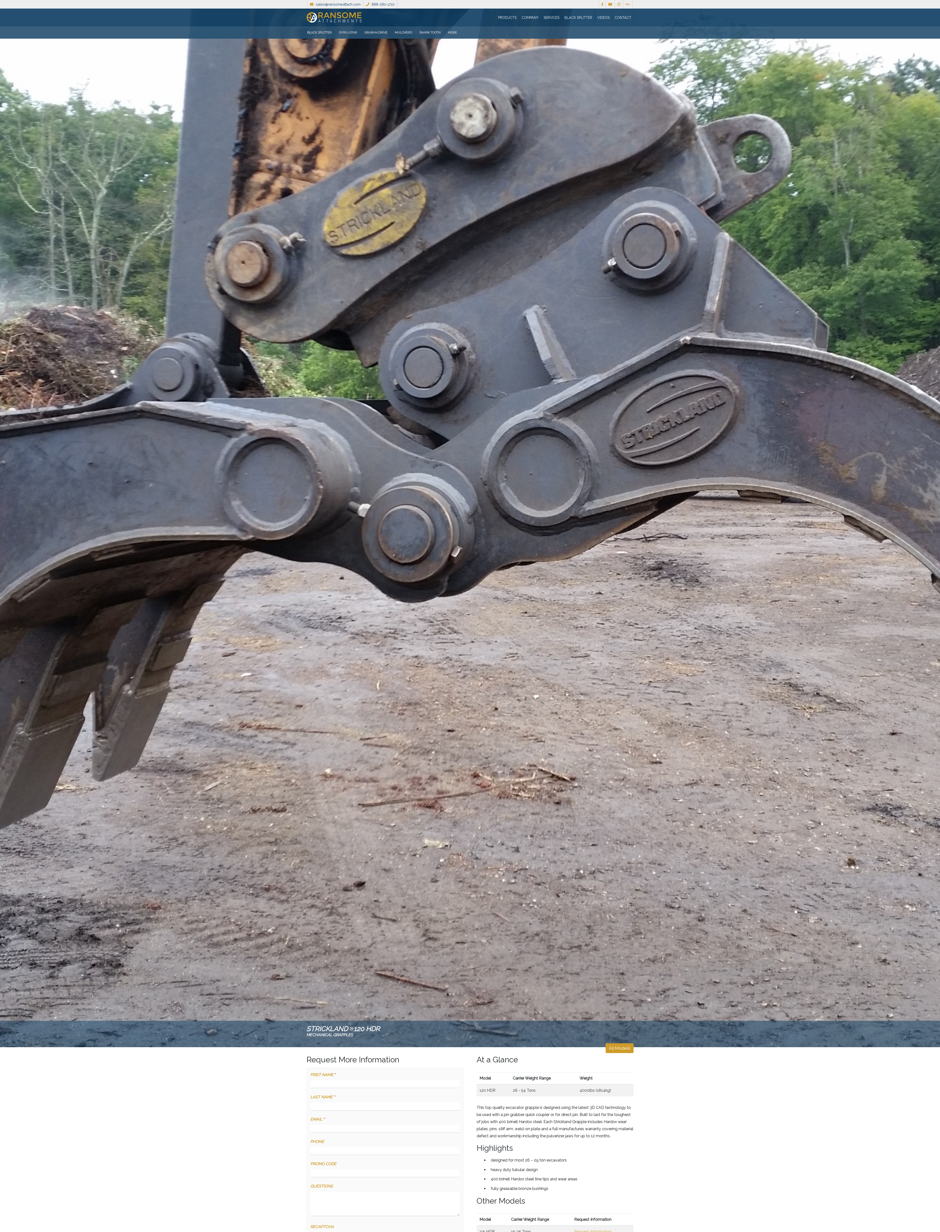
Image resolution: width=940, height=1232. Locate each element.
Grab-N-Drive (376, 32)
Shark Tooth (430, 32)
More (452, 32)
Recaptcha (322, 1226)
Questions (321, 1186)
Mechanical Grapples (329, 1035)
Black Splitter (578, 18)
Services (551, 18)
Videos (603, 18)
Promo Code (323, 1164)
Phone (317, 1141)
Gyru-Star (348, 32)
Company (530, 18)
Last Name (322, 1097)
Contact (623, 18)
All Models (619, 1048)
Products (507, 18)
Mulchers (403, 32)
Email (317, 1119)
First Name (323, 1074)
